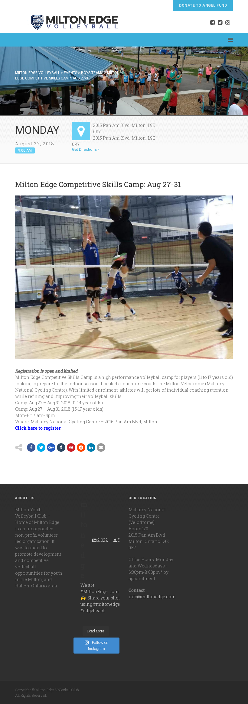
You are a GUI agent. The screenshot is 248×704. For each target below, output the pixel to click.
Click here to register (38, 428)
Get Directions (85, 149)
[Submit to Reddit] (71, 447)
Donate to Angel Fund (203, 5)
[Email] (91, 447)
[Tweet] (41, 447)
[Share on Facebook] (31, 447)
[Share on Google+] (51, 447)
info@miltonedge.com (152, 596)
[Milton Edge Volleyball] (67, 22)
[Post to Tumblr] (61, 447)
